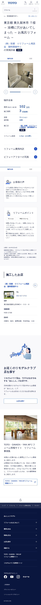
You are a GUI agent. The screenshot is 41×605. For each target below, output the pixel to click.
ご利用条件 (7, 584)
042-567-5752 (21, 296)
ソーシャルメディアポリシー (12, 594)
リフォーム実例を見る (25, 505)
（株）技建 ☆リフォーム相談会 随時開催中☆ (19, 45)
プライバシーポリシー (10, 589)
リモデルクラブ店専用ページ (13, 563)
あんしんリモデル (9, 516)
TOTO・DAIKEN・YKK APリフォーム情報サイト (18, 482)
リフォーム (12, 505)
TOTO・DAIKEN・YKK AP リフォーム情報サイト (12, 555)
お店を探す (20, 401)
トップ (4, 505)
